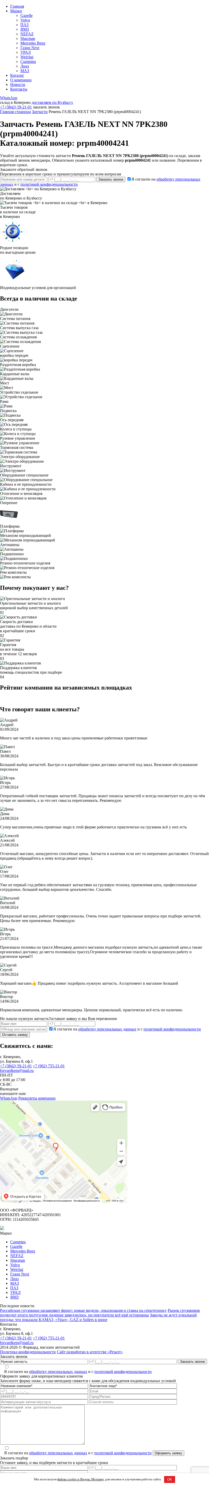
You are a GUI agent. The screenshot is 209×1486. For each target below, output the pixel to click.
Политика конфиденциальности (28, 1352)
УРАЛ (25, 52)
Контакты (18, 89)
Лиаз (24, 66)
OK (169, 1479)
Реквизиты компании (37, 1098)
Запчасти (40, 111)
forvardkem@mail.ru (17, 1070)
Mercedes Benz (32, 43)
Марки (16, 11)
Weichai (26, 57)
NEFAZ (27, 34)
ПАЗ (24, 25)
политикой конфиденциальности (49, 184)
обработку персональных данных (107, 1029)
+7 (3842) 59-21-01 (16, 107)
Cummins (28, 61)
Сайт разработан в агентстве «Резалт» (90, 1352)
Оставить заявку (15, 1035)
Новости (17, 84)
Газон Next (29, 48)
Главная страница (15, 111)
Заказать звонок (110, 179)
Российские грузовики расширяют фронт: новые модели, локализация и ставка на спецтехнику (83, 1310)
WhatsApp (8, 98)
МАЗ (24, 71)
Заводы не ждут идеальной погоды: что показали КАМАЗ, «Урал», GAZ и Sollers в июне (98, 1317)
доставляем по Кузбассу (52, 102)
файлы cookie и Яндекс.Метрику (80, 1479)
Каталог (17, 75)
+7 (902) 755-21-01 (49, 1066)
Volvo (25, 20)
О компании (21, 80)
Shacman (27, 38)
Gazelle (26, 15)
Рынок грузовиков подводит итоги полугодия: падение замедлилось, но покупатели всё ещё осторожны (100, 1312)
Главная (17, 6)
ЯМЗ (24, 29)
